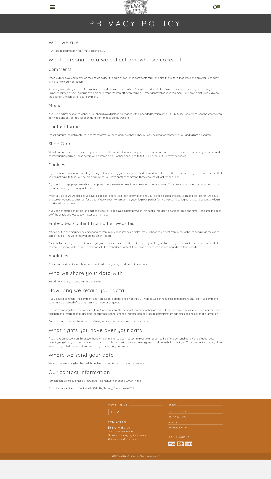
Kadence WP (154, 456)
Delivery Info (177, 417)
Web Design (175, 422)
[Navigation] (52, 7)
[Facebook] (111, 412)
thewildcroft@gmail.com (124, 439)
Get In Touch (177, 411)
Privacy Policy (178, 428)
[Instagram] (118, 412)
